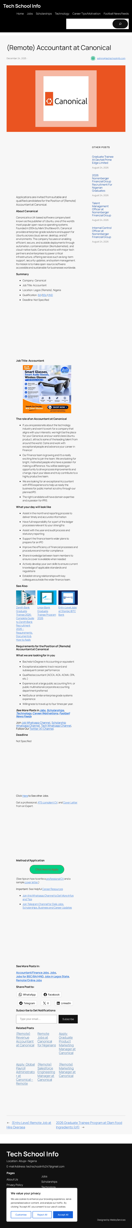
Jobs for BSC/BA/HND (29, 976)
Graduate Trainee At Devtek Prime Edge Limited (102, 159)
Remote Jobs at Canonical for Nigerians (47, 1039)
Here (25, 795)
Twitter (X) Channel (41, 728)
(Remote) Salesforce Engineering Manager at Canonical (46, 1072)
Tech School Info (22, 6)
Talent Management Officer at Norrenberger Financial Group (101, 209)
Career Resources (52, 889)
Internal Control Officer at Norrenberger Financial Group (101, 232)
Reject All (42, 1214)
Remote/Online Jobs (29, 980)
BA (39, 295)
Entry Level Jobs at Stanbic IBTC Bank (67, 611)
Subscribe (68, 1019)
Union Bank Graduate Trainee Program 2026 (46, 613)
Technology (23, 713)
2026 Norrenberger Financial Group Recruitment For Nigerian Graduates (102, 183)
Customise (21, 1214)
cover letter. (31, 882)
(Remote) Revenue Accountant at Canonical (25, 1039)
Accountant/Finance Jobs (32, 972)
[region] (41, 1205)
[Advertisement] (47, 169)
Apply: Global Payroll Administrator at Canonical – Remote (25, 1074)
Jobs (43, 710)
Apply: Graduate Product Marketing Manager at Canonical (67, 1043)
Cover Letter (70, 802)
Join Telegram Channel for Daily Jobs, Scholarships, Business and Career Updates (47, 905)
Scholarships (55, 710)
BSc (44, 295)
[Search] (120, 23)
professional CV (55, 878)
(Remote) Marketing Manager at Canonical (67, 1070)
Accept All (63, 1214)
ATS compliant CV (47, 802)
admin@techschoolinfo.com (111, 58)
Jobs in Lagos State (57, 976)
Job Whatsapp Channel (36, 722)
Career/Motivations (45, 713)
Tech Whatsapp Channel (56, 725)
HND (50, 295)
